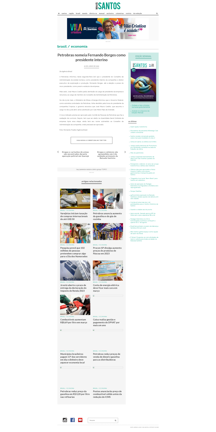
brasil (78, 13)
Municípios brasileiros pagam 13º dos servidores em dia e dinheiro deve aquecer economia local (73, 358)
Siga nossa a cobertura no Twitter (91, 140)
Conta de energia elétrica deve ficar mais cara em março (106, 288)
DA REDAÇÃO (137, 13)
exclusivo (110, 13)
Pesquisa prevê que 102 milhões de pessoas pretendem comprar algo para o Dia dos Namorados (73, 252)
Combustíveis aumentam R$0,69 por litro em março (73, 321)
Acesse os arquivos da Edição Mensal (140, 112)
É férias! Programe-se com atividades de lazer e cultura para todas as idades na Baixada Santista (144, 239)
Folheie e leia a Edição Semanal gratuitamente (141, 106)
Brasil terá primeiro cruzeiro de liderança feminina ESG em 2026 (144, 227)
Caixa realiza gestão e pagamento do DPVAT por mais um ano (106, 322)
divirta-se (93, 13)
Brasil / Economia (67, 210)
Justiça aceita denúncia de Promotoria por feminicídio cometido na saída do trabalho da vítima (143, 147)
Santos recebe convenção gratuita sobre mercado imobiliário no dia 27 (142, 137)
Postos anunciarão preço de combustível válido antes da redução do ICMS (107, 394)
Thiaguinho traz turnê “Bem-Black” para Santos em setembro (143, 179)
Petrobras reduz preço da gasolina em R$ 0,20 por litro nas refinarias (75, 394)
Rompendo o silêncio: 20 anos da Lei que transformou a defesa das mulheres (144, 165)
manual (102, 13)
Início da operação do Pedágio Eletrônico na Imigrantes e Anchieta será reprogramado (144, 185)
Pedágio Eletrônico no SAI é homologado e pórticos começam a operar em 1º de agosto (142, 220)
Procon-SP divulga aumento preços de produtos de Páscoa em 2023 (107, 251)
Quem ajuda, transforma (138, 127)
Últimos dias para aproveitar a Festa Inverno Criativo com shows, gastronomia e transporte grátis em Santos (142, 172)
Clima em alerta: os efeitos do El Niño (143, 142)
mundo (84, 13)
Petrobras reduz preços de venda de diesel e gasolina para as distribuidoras (106, 357)
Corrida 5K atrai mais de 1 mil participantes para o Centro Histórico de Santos (144, 204)
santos (64, 13)
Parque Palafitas (135, 191)
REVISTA (128, 13)
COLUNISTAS (120, 13)
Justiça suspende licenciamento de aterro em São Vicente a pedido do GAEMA (142, 158)
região (71, 13)
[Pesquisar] (157, 13)
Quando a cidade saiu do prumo (141, 209)
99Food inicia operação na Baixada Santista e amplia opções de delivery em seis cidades (144, 196)
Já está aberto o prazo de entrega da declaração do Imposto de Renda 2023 (73, 288)
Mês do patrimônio (137, 153)
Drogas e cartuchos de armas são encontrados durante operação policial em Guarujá (75, 154)
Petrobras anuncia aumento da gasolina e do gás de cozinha (107, 216)
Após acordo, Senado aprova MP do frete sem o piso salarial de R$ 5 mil (143, 214)
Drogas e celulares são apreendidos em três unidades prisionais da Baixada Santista (107, 155)
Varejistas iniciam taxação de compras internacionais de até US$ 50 (74, 216)
